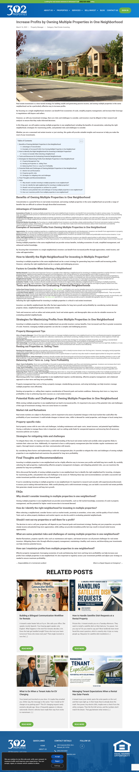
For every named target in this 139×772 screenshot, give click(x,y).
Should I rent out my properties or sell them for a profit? (40, 187)
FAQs (21, 180)
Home (42, 746)
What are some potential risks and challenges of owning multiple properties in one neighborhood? (53, 190)
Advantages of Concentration (32, 147)
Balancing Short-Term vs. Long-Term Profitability (38, 166)
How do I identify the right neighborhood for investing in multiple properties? (46, 185)
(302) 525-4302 (84, 2)
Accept (57, 757)
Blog (102, 10)
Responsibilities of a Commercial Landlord (31, 563)
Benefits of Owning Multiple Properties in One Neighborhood (40, 144)
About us (48, 10)
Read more (26, 649)
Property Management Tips (31, 161)
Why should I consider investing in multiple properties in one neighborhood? (46, 183)
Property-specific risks (30, 173)
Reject (57, 761)
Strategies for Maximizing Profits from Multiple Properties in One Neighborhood (46, 159)
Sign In (125, 10)
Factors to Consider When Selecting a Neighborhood (39, 154)
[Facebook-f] (82, 746)
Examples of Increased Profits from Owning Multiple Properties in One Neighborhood (49, 149)
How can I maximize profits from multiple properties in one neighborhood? (45, 192)
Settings (57, 766)
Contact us (112, 10)
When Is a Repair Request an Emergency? (108, 563)
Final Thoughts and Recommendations (32, 178)
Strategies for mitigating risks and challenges (37, 175)
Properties (62, 10)
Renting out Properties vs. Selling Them (35, 163)
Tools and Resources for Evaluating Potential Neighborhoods (40, 156)
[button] (49, 10)
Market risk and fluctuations (31, 171)
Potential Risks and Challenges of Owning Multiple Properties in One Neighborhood (48, 168)
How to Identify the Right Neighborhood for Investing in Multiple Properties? (45, 151)
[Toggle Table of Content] (80, 141)
